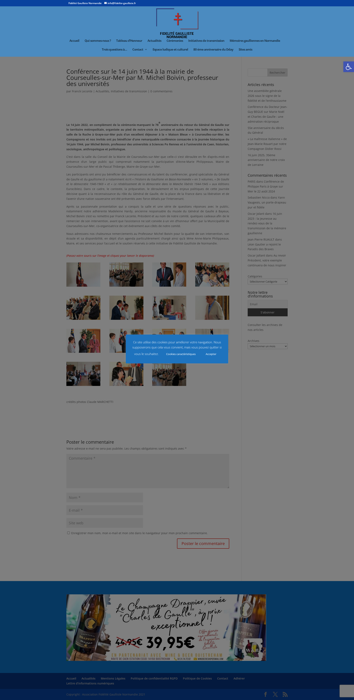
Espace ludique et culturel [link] (170, 49)
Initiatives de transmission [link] (206, 41)
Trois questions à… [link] (114, 49)
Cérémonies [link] (175, 41)
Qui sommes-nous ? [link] (98, 41)
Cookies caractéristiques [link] (181, 354)
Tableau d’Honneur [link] (129, 41)
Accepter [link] (211, 354)
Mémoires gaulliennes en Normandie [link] (255, 41)
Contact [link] (137, 49)
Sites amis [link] (245, 49)
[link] (348, 66)
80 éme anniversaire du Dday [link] (213, 49)
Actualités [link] (154, 41)
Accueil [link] (74, 41)
